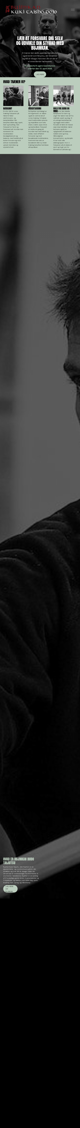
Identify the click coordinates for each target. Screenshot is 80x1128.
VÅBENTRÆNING (34, 108)
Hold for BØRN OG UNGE (61, 110)
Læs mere (40, 74)
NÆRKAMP (7, 108)
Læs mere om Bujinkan (9, 889)
